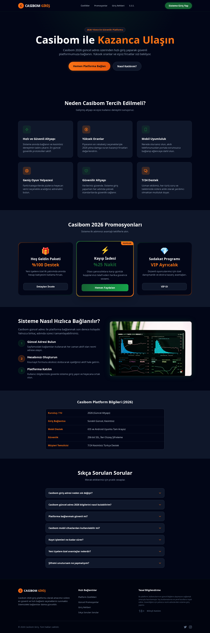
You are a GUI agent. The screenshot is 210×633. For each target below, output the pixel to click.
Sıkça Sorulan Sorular (88, 612)
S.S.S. (131, 5)
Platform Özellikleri (87, 597)
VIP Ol (164, 286)
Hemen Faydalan (105, 287)
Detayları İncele (46, 286)
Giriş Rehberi (118, 5)
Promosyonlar (100, 5)
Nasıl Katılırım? (127, 66)
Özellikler (85, 5)
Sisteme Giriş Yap (178, 5)
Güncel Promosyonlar (88, 602)
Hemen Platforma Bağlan (89, 66)
